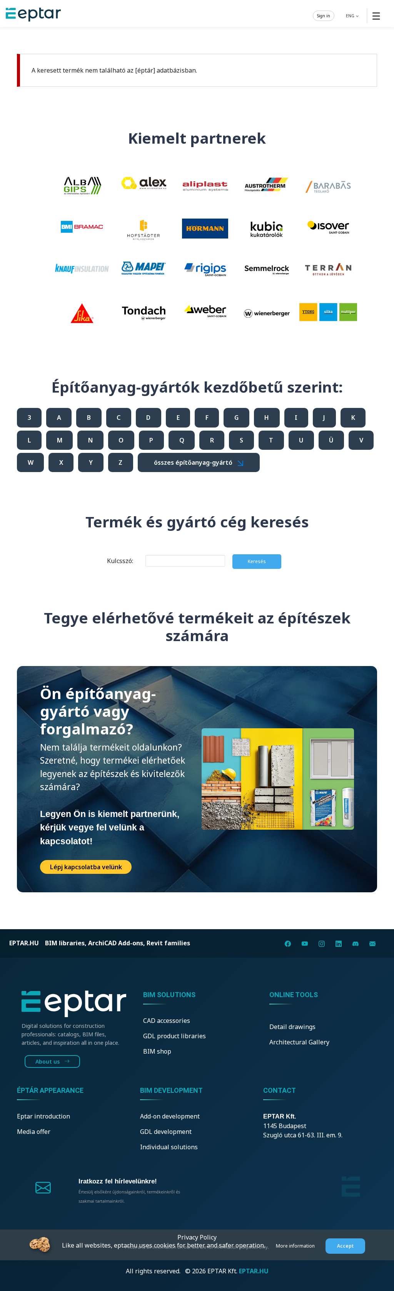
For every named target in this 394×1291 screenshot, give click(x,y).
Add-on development (170, 1116)
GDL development (166, 1131)
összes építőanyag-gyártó (194, 462)
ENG (351, 15)
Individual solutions (169, 1147)
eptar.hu (24, 943)
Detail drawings (292, 1027)
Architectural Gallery (299, 1042)
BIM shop (157, 1051)
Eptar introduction (43, 1116)
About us (48, 1061)
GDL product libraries (174, 1036)
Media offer (33, 1131)
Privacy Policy (197, 1237)
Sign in (323, 15)
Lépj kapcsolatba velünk (86, 867)
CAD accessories (166, 1020)
